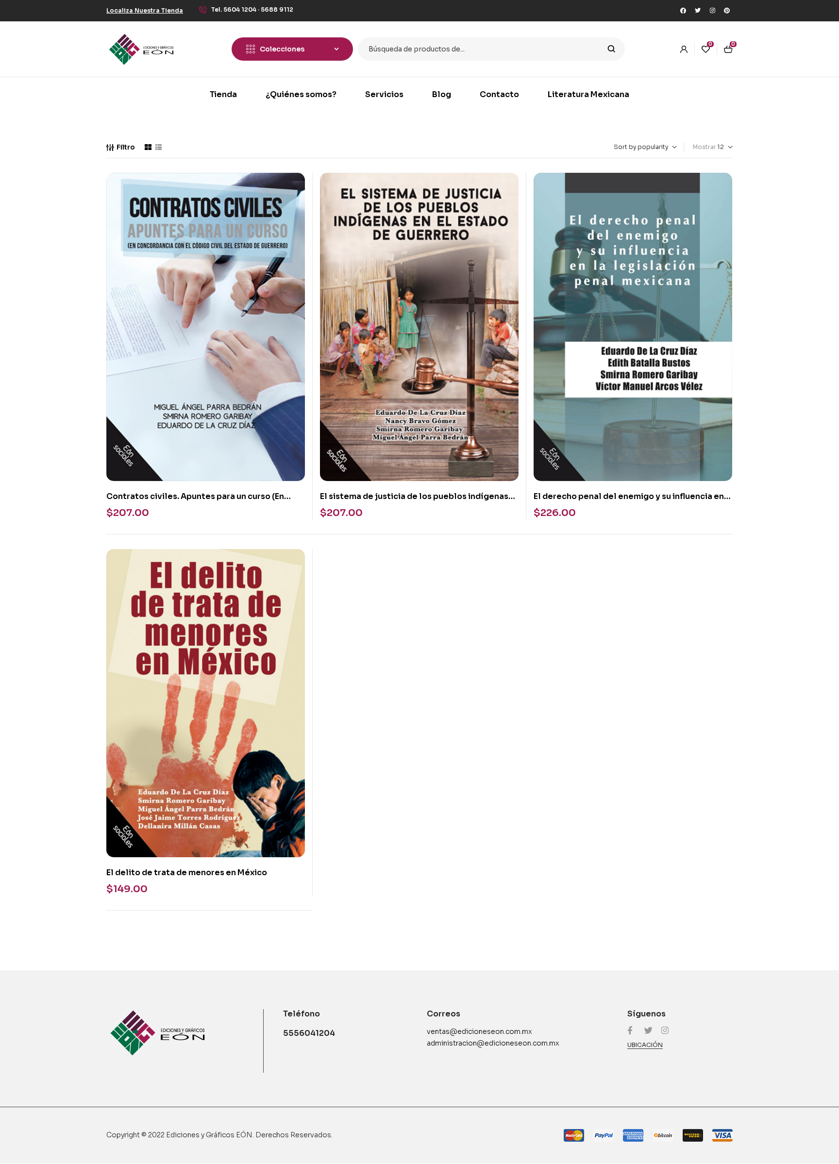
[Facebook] (683, 11)
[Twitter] (698, 11)
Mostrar (704, 146)
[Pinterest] (727, 11)
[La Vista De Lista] (158, 147)
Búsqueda (611, 49)
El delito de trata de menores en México (186, 872)
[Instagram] (712, 11)
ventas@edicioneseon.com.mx (479, 1031)
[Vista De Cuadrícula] (148, 147)
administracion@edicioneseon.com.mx (493, 1043)
